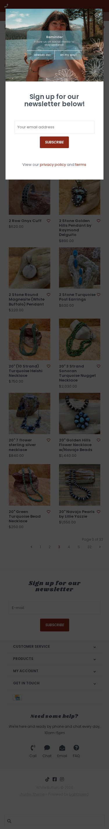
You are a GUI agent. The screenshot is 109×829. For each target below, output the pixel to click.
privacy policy (53, 164)
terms (80, 164)
